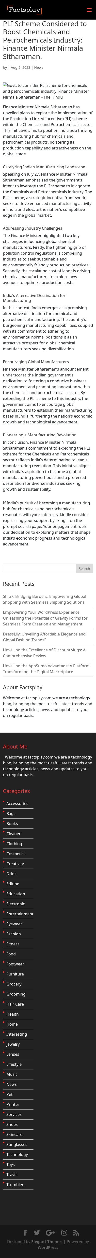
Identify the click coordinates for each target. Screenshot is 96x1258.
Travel (11, 1174)
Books (12, 823)
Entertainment (19, 914)
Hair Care (15, 1004)
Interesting (16, 1034)
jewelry (13, 1044)
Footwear (15, 964)
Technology (17, 1154)
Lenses (12, 1054)
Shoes (12, 1124)
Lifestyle (14, 1064)
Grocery (13, 984)
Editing (12, 883)
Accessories (17, 803)
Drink (11, 873)
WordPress (48, 1247)
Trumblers (16, 1184)
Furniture (15, 974)
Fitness (12, 944)
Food (11, 954)
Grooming (16, 994)
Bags (11, 813)
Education (15, 893)
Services (14, 1114)
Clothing (14, 843)
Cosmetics (16, 853)
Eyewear (14, 924)
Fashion (13, 934)
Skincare (14, 1134)
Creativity (15, 863)
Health (12, 1014)
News (38, 67)
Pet (9, 1094)
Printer (12, 1104)
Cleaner (13, 833)
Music (11, 1074)
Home (12, 1024)
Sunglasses (16, 1144)
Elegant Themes (47, 1241)
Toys (10, 1164)
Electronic (15, 904)
